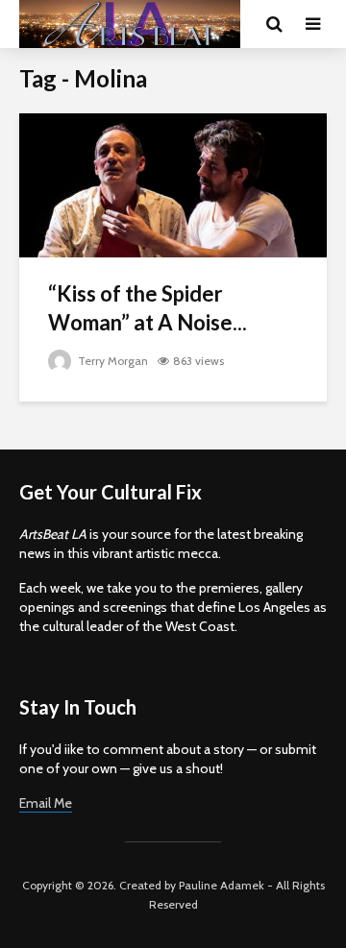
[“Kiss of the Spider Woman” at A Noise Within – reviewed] (173, 184)
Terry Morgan (111, 360)
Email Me (45, 803)
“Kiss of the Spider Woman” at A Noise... (147, 307)
